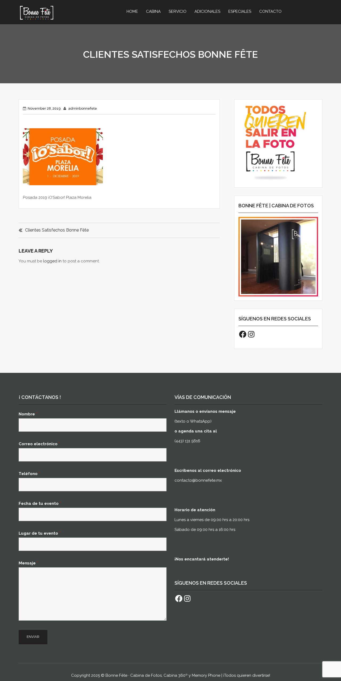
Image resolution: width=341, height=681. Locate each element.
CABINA (153, 11)
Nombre (28, 414)
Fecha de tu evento (40, 503)
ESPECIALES (239, 11)
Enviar (33, 637)
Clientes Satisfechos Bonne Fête (57, 230)
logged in (52, 261)
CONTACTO (270, 11)
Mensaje (28, 563)
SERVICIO (177, 11)
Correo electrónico (39, 443)
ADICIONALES (207, 11)
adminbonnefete (82, 108)
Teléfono (29, 473)
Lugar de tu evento (39, 533)
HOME (132, 11)
